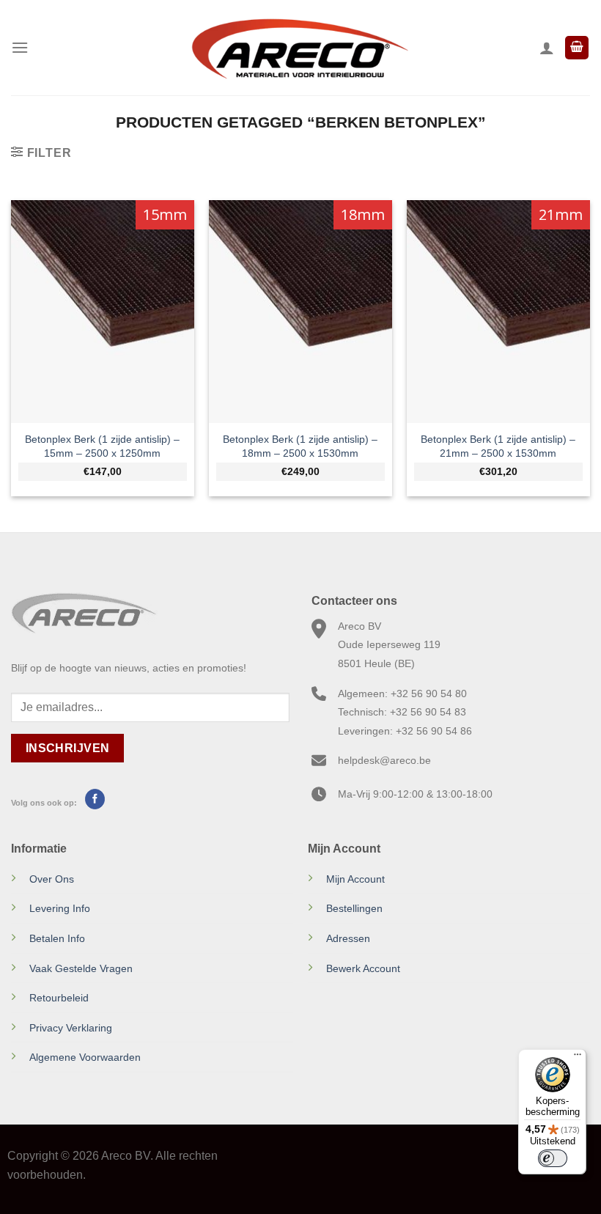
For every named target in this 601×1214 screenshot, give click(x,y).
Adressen (348, 938)
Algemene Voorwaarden (85, 1057)
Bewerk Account (363, 968)
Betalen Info (57, 938)
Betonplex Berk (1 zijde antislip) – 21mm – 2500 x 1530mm (498, 446)
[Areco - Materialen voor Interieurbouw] (300, 48)
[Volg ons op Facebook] (95, 799)
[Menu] (20, 47)
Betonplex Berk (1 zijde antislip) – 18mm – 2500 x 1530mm (300, 446)
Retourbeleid (59, 998)
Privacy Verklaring (70, 1028)
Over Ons (51, 879)
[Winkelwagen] (577, 48)
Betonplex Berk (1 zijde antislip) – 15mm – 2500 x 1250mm (102, 446)
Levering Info (59, 908)
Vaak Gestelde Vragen (81, 968)
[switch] (552, 1158)
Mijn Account (355, 879)
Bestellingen (354, 908)
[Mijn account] (546, 48)
